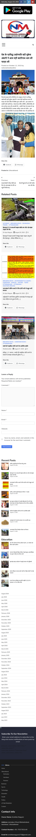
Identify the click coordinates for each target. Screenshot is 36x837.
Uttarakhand (13, 170)
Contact (3, 806)
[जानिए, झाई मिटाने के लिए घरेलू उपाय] (5, 466)
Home (3, 768)
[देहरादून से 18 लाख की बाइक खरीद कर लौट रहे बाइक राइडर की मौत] (5, 476)
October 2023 (5, 704)
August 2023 (5, 710)
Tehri (26, 282)
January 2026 (5, 616)
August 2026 (5, 593)
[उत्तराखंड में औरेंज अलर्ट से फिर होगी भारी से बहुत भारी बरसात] (5, 485)
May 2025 (4, 642)
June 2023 (4, 717)
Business (3, 784)
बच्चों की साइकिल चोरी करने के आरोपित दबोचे (15, 346)
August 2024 (5, 671)
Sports (3, 787)
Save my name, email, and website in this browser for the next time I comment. (19, 439)
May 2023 (4, 720)
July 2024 (4, 675)
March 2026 (4, 610)
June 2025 (4, 639)
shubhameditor (7, 349)
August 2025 (5, 632)
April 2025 (4, 645)
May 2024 (4, 681)
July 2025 (4, 636)
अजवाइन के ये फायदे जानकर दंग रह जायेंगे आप (20, 520)
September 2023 (6, 707)
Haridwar (6, 282)
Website (4, 429)
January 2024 (5, 694)
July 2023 (4, 713)
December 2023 (6, 697)
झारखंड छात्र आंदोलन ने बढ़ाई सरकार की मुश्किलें (21, 561)
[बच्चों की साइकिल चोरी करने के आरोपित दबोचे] (5, 514)
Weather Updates (9, 286)
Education (4, 793)
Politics (3, 800)
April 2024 (4, 684)
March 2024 (4, 688)
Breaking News (16, 223)
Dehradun (26, 223)
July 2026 (4, 597)
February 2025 (5, 652)
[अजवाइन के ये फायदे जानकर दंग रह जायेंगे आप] (5, 523)
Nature (20, 282)
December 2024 (6, 658)
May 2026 (4, 603)
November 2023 (6, 701)
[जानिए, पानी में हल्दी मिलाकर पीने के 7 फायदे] (5, 495)
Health (3, 797)
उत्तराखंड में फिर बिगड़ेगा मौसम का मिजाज (19, 529)
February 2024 (5, 691)
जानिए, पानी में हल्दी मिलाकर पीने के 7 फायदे (19, 492)
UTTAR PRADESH (6, 803)
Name (4, 410)
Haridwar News (20, 341)
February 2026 (5, 613)
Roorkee (5, 780)
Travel (5, 225)
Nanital (14, 282)
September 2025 (6, 629)
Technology (4, 790)
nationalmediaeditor (8, 68)
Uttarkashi (17, 284)
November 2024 (6, 662)
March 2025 (4, 649)
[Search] (33, 44)
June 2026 (4, 600)
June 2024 (4, 678)
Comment (5, 385)
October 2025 (5, 626)
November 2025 (6, 623)
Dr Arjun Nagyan (7, 232)
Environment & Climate (23, 281)
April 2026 (4, 606)
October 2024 (5, 665)
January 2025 (5, 655)
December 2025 (6, 619)
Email (3, 419)
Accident (6, 223)
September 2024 (6, 668)
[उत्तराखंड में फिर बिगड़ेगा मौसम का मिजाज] (5, 532)
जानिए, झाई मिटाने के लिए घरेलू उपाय (18, 463)
